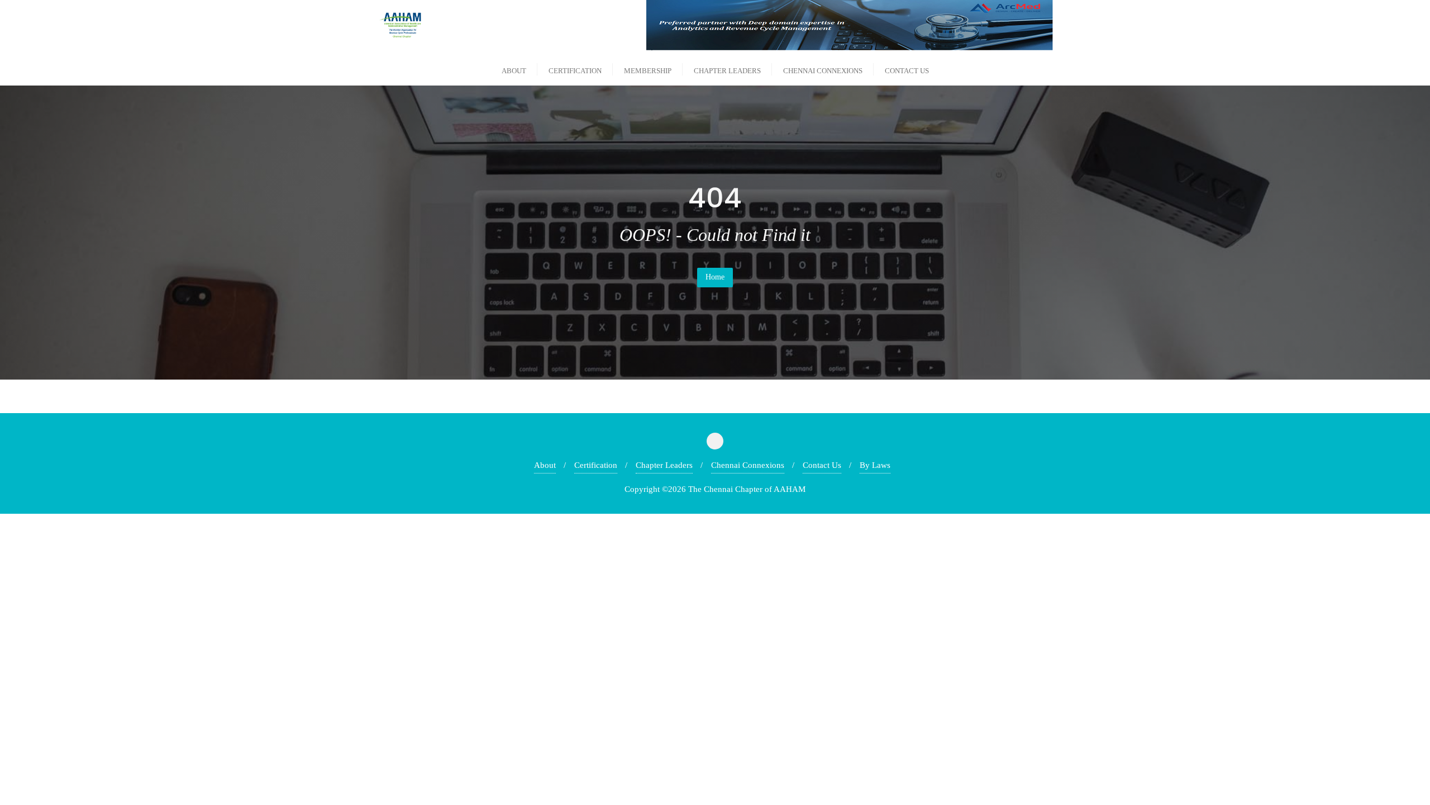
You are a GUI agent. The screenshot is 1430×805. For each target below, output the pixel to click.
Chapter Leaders (664, 465)
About (545, 465)
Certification (595, 465)
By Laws (875, 465)
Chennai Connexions (747, 465)
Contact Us (822, 465)
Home (715, 277)
